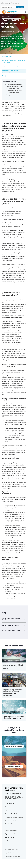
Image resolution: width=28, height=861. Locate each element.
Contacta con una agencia (14, 766)
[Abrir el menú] (25, 12)
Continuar (20, 7)
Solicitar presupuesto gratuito (14, 746)
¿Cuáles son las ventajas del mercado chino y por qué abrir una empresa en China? (15, 86)
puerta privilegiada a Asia (8, 146)
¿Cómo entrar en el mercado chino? (11, 619)
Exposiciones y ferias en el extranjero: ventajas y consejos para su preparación (12, 692)
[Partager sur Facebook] (2, 76)
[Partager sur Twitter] (5, 76)
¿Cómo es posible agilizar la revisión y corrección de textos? (13, 667)
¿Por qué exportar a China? (10, 625)
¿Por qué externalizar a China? (11, 630)
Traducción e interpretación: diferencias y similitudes (13, 717)
